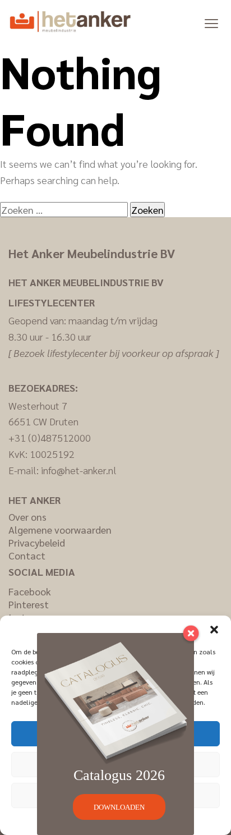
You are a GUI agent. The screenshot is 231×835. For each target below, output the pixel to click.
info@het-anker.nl (79, 470)
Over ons (27, 516)
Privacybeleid (36, 542)
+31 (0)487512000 (49, 437)
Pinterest (28, 604)
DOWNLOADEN (119, 807)
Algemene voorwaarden (60, 529)
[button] (214, 629)
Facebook (29, 591)
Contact (26, 555)
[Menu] (211, 23)
